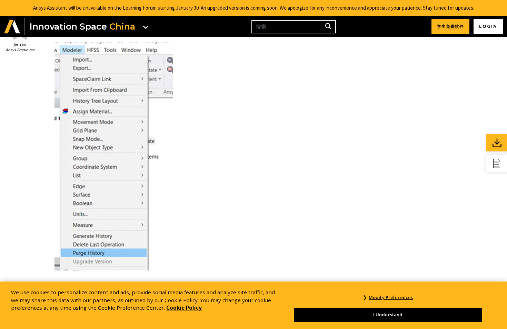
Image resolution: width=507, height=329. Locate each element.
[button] (12, 26)
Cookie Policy (184, 307)
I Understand (388, 314)
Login (488, 26)
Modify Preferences (391, 297)
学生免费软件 (450, 26)
